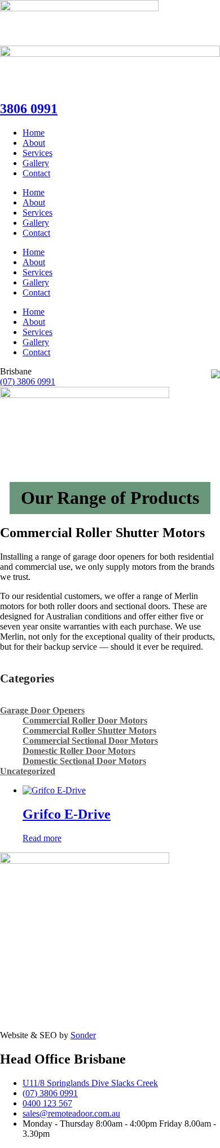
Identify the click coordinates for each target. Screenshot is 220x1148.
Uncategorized (27, 771)
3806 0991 (29, 108)
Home (34, 132)
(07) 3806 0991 (27, 381)
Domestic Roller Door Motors (79, 751)
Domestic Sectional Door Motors (84, 761)
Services (37, 153)
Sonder (83, 1035)
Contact (36, 173)
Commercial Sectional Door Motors (90, 740)
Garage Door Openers (42, 710)
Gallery (36, 163)
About (34, 143)
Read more (42, 838)
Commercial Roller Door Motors (85, 720)
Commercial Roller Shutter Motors (89, 730)
